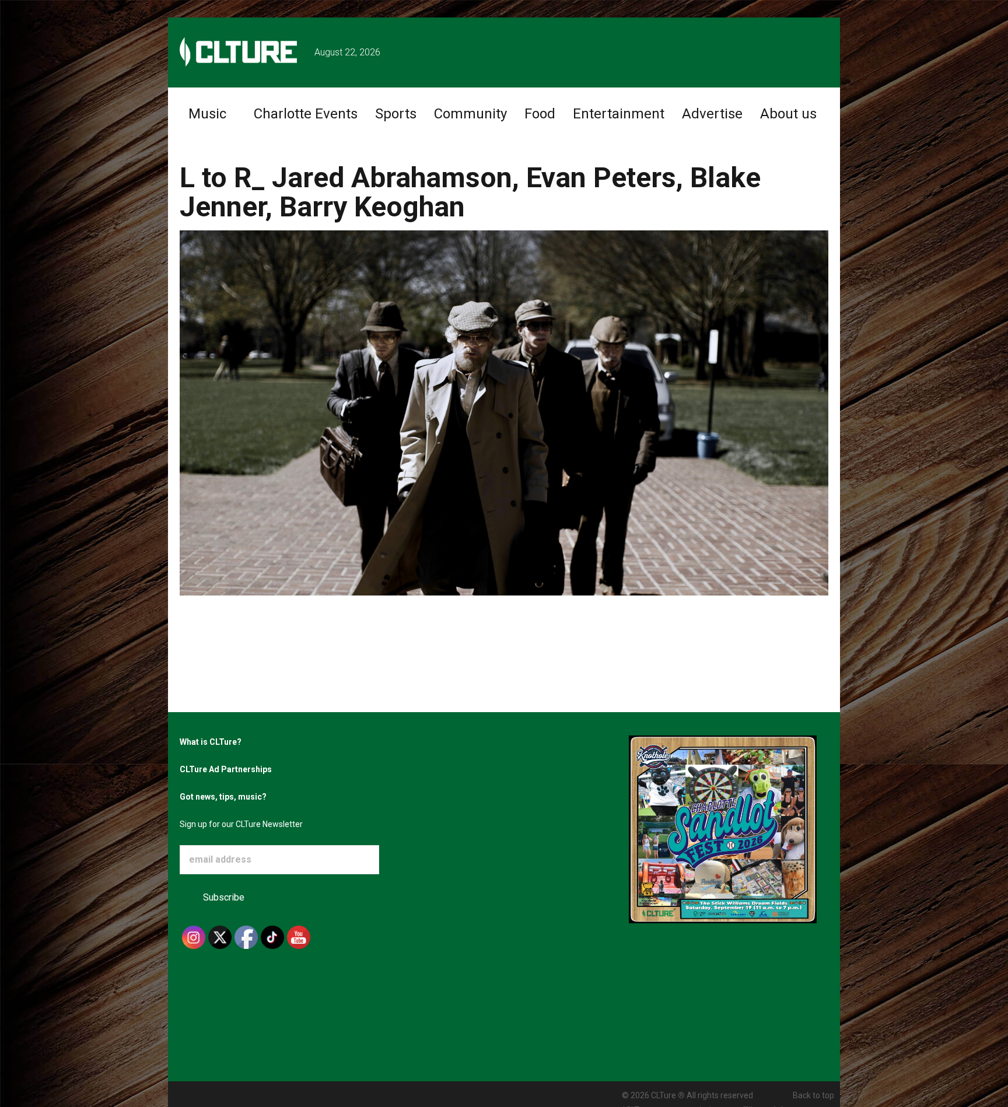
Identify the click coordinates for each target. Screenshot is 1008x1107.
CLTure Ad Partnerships (226, 769)
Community (470, 114)
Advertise (712, 114)
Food (539, 114)
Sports (395, 114)
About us (788, 114)
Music (207, 114)
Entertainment (618, 114)
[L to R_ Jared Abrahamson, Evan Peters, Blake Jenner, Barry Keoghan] (504, 412)
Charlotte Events (306, 114)
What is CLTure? (211, 742)
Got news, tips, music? (223, 796)
